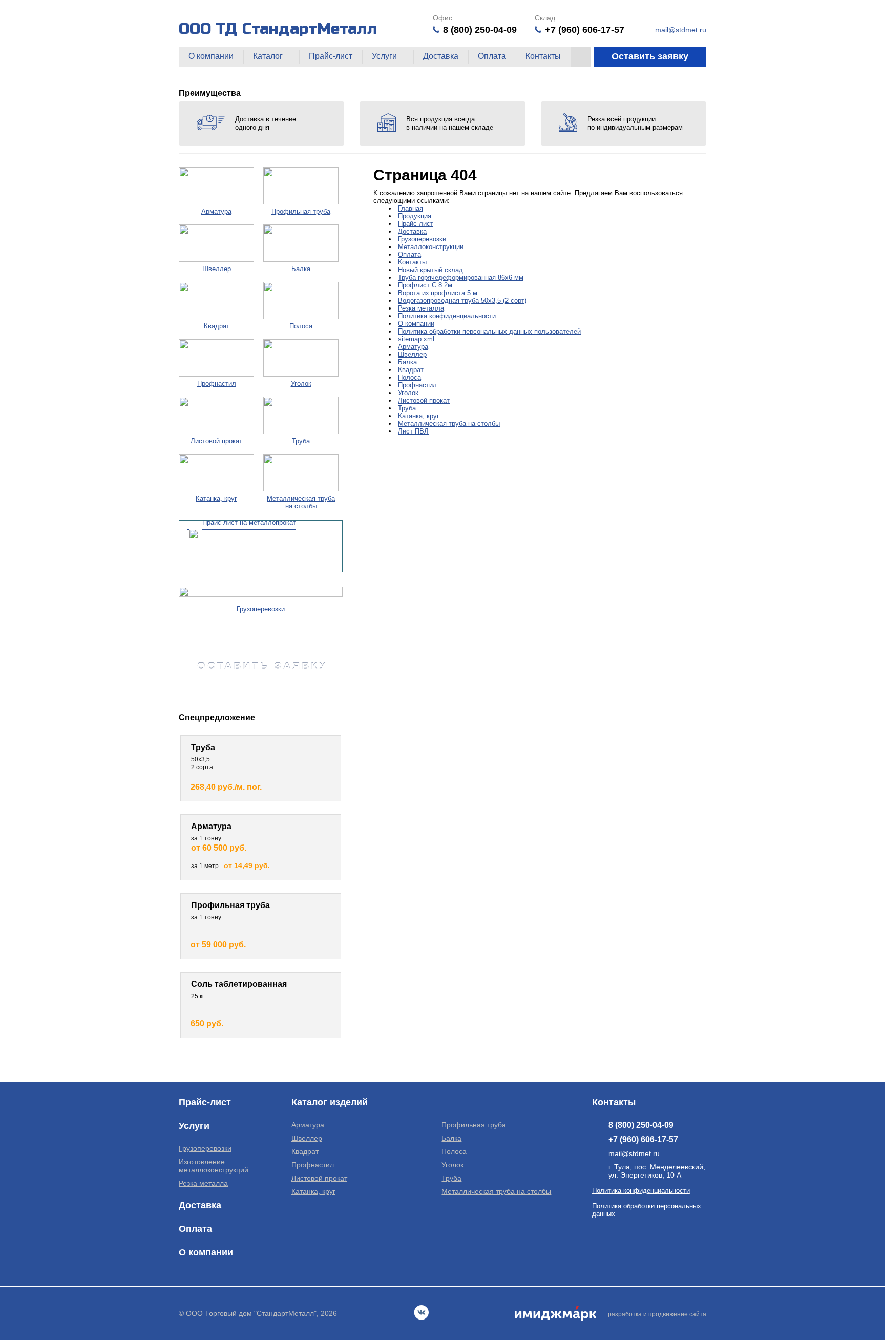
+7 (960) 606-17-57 (584, 30)
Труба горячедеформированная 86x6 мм (460, 277)
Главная (410, 208)
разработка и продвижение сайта (657, 1314)
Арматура (413, 347)
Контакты (543, 56)
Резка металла (421, 308)
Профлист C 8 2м (425, 285)
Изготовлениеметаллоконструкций (213, 1166)
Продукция (414, 216)
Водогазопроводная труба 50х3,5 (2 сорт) (462, 300)
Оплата (492, 56)
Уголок (408, 393)
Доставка (440, 56)
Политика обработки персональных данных (646, 1210)
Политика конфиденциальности (447, 316)
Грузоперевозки (422, 239)
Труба (407, 408)
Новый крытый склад (430, 270)
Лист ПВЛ (413, 431)
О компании (211, 56)
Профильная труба (473, 1125)
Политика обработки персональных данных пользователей (489, 331)
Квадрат (411, 370)
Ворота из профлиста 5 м (437, 293)
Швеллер (412, 354)
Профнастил (417, 385)
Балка (407, 362)
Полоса (409, 377)
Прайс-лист (330, 56)
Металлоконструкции (430, 247)
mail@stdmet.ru (680, 30)
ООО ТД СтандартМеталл (278, 28)
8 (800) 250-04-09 (480, 30)
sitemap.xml (416, 339)
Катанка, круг (418, 416)
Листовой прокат (424, 400)
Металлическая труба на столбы (449, 423)
